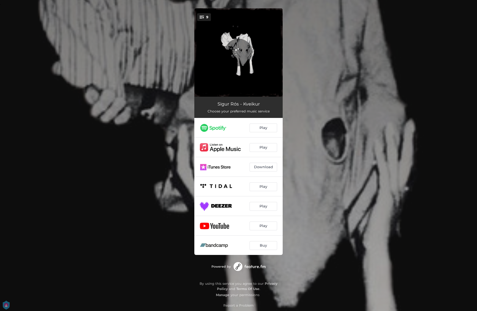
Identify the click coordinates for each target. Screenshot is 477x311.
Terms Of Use (247, 289)
